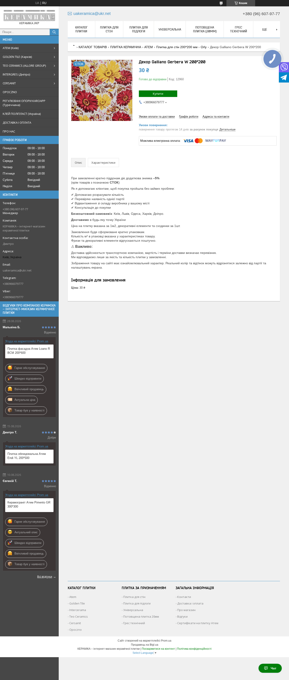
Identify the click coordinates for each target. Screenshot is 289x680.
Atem (72, 597)
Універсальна (169, 29)
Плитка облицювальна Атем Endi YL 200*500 (26, 456)
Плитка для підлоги (138, 29)
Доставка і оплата (190, 603)
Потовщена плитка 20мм (141, 616)
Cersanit (75, 623)
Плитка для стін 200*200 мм (177, 47)
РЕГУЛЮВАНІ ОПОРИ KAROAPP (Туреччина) (24, 103)
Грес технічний (238, 29)
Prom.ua (166, 640)
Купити (158, 94)
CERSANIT (9, 83)
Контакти (184, 597)
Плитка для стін (109, 29)
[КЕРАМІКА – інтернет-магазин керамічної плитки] (29, 15)
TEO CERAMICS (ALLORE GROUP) (24, 66)
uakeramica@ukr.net (17, 270)
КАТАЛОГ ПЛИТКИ (81, 29)
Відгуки (182, 616)
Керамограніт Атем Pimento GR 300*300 (28, 504)
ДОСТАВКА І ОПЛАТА (17, 122)
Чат (273, 668)
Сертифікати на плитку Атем (197, 623)
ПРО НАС (9, 131)
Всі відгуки (44, 576)
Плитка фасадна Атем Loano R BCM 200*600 (28, 350)
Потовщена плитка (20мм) (205, 29)
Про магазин (186, 610)
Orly (204, 47)
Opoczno (75, 630)
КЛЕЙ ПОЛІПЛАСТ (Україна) (22, 114)
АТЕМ (148, 47)
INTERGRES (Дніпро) (16, 74)
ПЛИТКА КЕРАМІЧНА (125, 47)
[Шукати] (54, 32)
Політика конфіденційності (194, 648)
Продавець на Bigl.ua (144, 644)
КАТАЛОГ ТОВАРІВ (93, 47)
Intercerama (77, 610)
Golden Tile (77, 603)
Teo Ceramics (78, 616)
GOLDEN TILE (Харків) (17, 57)
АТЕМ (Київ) (11, 48)
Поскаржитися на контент (158, 648)
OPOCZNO (10, 92)
